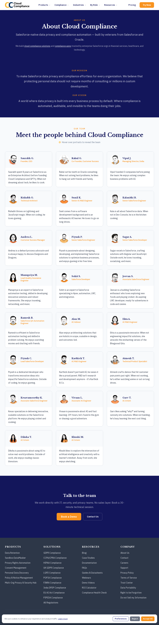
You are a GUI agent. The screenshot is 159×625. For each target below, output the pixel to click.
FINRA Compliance (52, 582)
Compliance (60, 5)
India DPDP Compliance (54, 587)
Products (43, 5)
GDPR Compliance (52, 552)
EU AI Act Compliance (54, 592)
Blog (84, 552)
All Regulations (50, 602)
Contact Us (92, 516)
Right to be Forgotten (131, 592)
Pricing (132, 5)
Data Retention (12, 552)
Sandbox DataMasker (15, 557)
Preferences (121, 619)
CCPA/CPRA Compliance (55, 557)
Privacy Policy (127, 572)
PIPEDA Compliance (53, 597)
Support (124, 567)
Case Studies (88, 557)
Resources (109, 5)
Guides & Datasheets (92, 572)
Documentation (89, 562)
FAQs (84, 567)
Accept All (148, 619)
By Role (94, 5)
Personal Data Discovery (17, 572)
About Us (124, 552)
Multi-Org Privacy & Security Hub (20, 582)
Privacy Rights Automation (17, 562)
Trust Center (126, 582)
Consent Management (15, 567)
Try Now (147, 5)
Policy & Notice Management (19, 577)
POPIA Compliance (52, 577)
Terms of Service (128, 577)
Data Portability (128, 587)
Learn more (63, 619)
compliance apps (63, 46)
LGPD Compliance (52, 572)
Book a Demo (69, 516)
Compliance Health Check (94, 592)
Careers (124, 562)
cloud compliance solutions (37, 46)
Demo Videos (88, 582)
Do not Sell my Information (133, 597)
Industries (78, 5)
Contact (124, 557)
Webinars (86, 577)
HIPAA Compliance (52, 562)
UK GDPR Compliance (53, 567)
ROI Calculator (89, 587)
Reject (135, 619)
